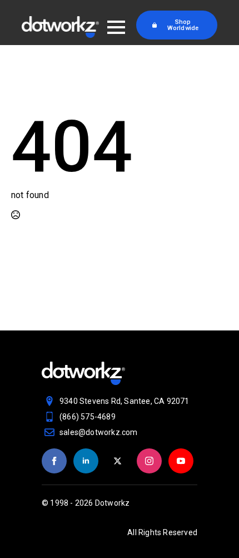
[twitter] (117, 460)
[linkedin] (85, 460)
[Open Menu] (116, 27)
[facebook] (54, 460)
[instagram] (149, 460)
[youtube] (180, 460)
